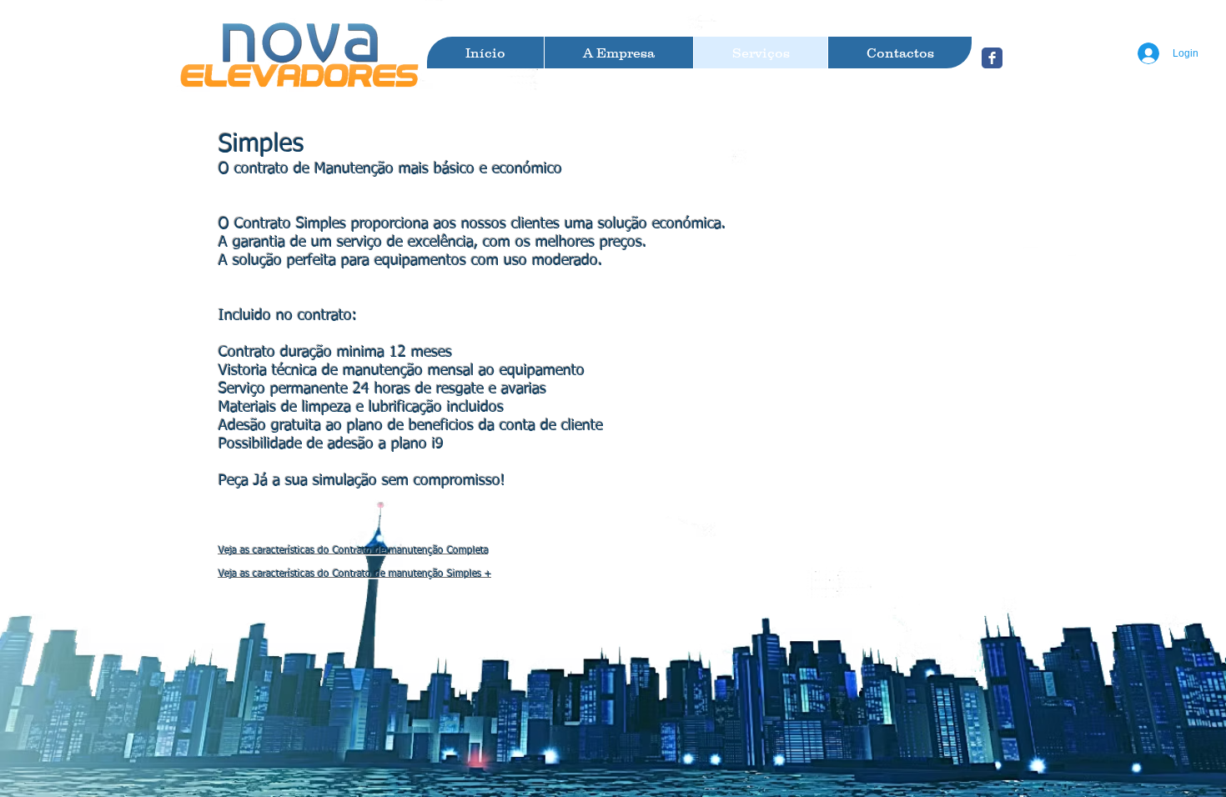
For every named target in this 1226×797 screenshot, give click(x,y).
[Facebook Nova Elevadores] (992, 58)
